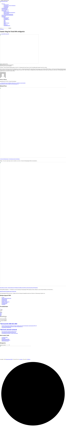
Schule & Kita (4, 10)
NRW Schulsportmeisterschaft (8, 14)
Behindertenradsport (7, 25)
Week (1, 314)
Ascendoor (21, 359)
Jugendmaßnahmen (5, 8)
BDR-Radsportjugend (5, 340)
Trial (4, 20)
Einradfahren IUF (6, 19)
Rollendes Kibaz (6, 11)
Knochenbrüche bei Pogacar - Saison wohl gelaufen (10, 333)
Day (0, 315)
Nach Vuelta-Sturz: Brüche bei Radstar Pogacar (9, 331)
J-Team (3, 297)
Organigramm (6, 7)
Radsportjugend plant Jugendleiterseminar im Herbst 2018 (8, 291)
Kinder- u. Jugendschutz (5, 301)
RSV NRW (14, 323)
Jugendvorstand (6, 4)
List (0, 313)
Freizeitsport (6, 24)
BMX (5, 23)
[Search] (0, 27)
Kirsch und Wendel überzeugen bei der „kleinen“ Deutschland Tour (12, 326)
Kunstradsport (6, 18)
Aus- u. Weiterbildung (5, 9)
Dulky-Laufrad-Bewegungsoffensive (9, 12)
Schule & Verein (6, 13)
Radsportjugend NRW (9, 359)
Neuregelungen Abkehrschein (6, 327)
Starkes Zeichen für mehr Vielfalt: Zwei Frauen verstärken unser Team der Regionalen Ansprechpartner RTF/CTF (19, 325)
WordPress (28, 359)
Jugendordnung (6, 6)
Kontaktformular (4, 303)
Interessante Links (4, 302)
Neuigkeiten (2, 29)
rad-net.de (14, 329)
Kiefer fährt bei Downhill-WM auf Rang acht (9, 332)
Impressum (3, 304)
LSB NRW (3, 338)
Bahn (5, 22)
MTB (5, 21)
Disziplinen (3, 16)
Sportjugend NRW (5, 337)
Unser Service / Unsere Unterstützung (9, 5)
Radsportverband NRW (5, 339)
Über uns (3, 3)
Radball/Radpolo (6, 17)
